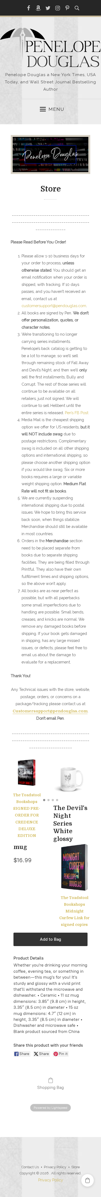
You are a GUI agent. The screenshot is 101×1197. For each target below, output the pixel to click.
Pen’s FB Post (76, 412)
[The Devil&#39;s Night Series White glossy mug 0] (70, 779)
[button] (87, 1180)
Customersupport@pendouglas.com (50, 711)
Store (75, 1167)
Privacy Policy (55, 1167)
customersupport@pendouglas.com (54, 305)
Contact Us (30, 1167)
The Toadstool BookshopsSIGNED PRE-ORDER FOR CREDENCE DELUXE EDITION (27, 815)
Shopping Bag (50, 1087)
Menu (56, 109)
